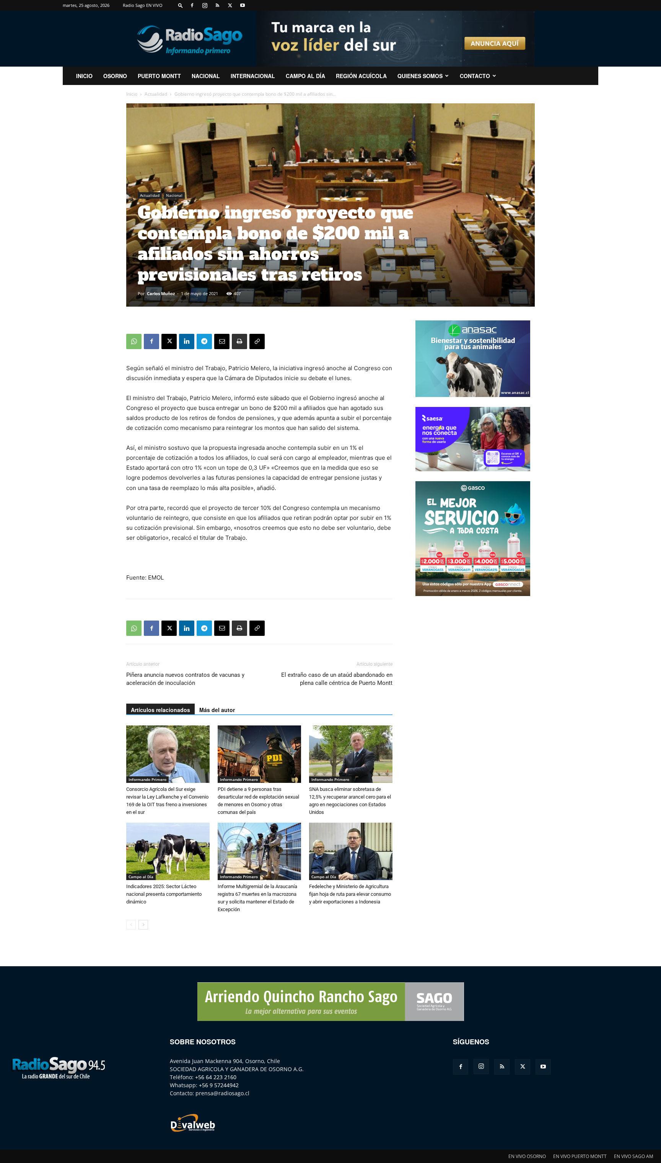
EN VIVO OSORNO (527, 1156)
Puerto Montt (159, 76)
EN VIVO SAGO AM (633, 1156)
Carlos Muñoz (161, 293)
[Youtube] (242, 5)
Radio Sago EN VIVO (143, 5)
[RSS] (217, 5)
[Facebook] (192, 5)
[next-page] (143, 924)
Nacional (206, 76)
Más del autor (217, 710)
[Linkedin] (186, 341)
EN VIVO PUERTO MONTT (580, 1156)
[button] (180, 5)
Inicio (131, 94)
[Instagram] (204, 5)
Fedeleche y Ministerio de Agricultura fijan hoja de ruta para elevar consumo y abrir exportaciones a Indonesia (350, 894)
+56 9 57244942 (219, 1085)
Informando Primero (147, 779)
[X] (230, 5)
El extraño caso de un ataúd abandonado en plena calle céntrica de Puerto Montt (336, 678)
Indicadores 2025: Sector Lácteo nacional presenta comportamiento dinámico (164, 894)
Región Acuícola (361, 76)
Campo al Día (305, 76)
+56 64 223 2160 (215, 1077)
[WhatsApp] (134, 341)
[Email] (222, 341)
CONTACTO (475, 76)
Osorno (115, 76)
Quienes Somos (420, 76)
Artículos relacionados (160, 710)
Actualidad (156, 94)
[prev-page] (131, 924)
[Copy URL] (257, 341)
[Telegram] (204, 341)
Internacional (253, 76)
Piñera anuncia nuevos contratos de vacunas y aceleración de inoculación (185, 678)
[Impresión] (239, 341)
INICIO (84, 76)
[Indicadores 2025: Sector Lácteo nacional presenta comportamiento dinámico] (168, 851)
